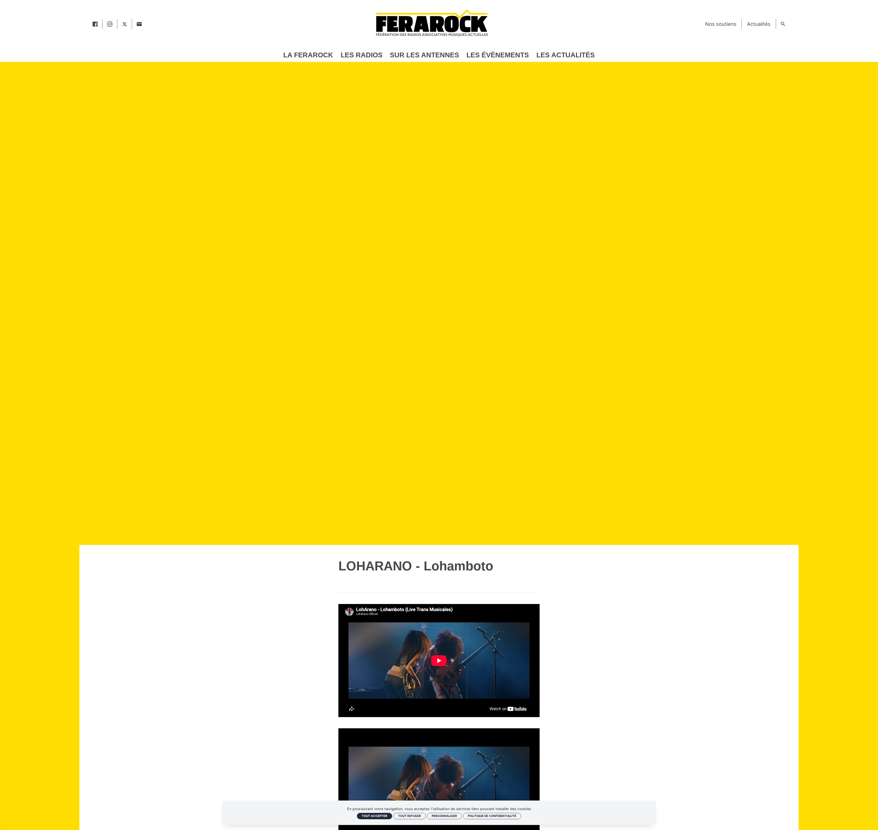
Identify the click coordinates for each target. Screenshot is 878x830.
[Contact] (139, 24)
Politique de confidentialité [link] (492, 816)
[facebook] (95, 24)
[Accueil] (431, 22)
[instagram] (109, 24)
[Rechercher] (783, 24)
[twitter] (124, 24)
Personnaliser (444, 816)
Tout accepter (374, 816)
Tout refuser (409, 816)
